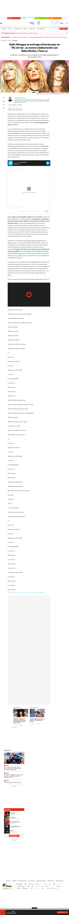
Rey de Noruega (62, 37)
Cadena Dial (42, 886)
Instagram (26, 866)
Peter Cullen (54, 37)
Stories (43, 866)
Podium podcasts (31, 888)
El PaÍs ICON (37, 888)
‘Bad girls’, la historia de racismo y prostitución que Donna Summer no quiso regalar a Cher (19, 720)
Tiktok (29, 866)
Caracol (58, 884)
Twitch (40, 866)
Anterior (27, 912)
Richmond (18, 888)
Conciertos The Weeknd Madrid (35, 37)
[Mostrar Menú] (2, 23)
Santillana (32, 884)
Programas (18, 28)
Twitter (3, 101)
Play (34, 912)
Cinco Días (37, 886)
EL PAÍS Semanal (47, 886)
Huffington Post (21, 886)
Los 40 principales (25, 884)
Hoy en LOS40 (32, 28)
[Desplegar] (34, 908)
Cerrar (66, 33)
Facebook (3, 98)
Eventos (25, 28)
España (61, 23)
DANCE (37, 18)
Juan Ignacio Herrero (19, 98)
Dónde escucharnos (59, 880)
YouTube (32, 866)
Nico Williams (47, 37)
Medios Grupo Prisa (7, 888)
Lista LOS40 (3, 28)
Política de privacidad (22, 880)
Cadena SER (45, 884)
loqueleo (49, 888)
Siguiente (42, 912)
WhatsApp (3, 105)
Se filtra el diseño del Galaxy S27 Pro (12, 782)
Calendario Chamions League (19, 37)
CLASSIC (24, 18)
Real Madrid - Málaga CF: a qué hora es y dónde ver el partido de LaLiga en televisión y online (13, 776)
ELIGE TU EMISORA (62, 912)
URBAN (50, 18)
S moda (42, 888)
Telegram (3, 108)
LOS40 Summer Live (41, 28)
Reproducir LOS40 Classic (48, 163)
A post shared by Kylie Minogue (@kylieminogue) (29, 211)
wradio (32, 886)
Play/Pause (29, 294)
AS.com (49, 884)
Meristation (55, 888)
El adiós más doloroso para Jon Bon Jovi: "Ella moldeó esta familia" (37, 720)
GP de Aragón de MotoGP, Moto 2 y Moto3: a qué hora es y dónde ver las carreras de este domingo (12, 768)
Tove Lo (22, 592)
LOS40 (9, 18)
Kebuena (57, 886)
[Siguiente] (67, 37)
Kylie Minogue (11, 592)
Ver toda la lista (13, 835)
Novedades (15, 40)
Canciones (32, 592)
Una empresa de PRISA (7, 885)
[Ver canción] (7, 813)
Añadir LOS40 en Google (16, 109)
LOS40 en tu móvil (50, 880)
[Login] (67, 23)
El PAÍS (19, 884)
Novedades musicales (39, 592)
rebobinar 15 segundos (30, 912)
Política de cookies (31, 880)
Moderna (24, 888)
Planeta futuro (52, 886)
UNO (28, 886)
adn (53, 884)
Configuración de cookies (41, 880)
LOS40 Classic (4, 40)
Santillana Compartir (39, 884)
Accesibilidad (14, 880)
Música (10, 28)
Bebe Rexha (17, 592)
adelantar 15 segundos (39, 912)
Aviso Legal (8, 880)
